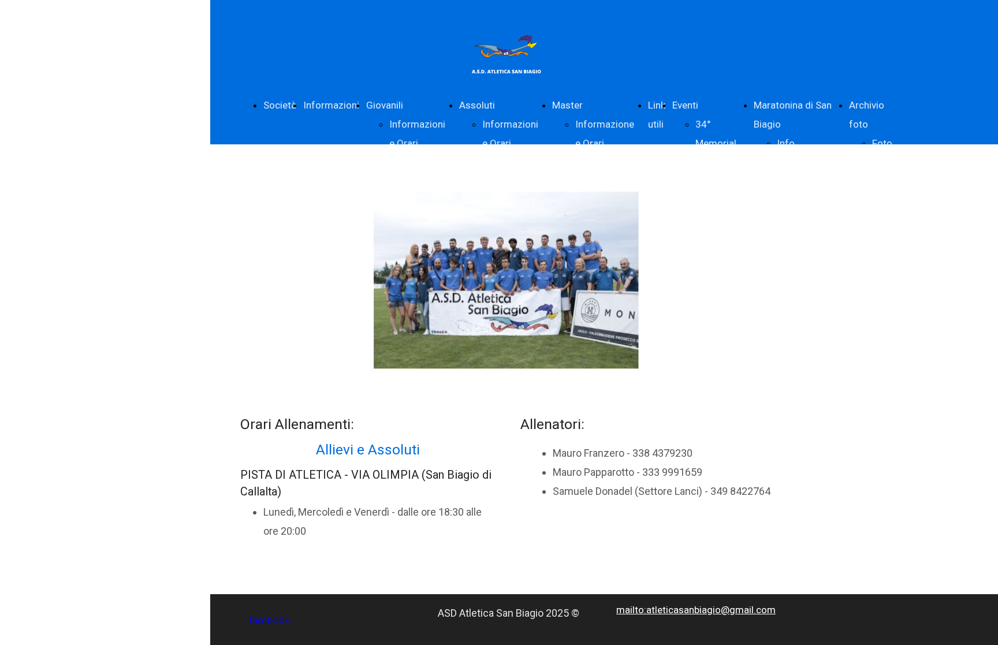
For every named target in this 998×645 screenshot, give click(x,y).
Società (279, 105)
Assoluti (477, 105)
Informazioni (331, 105)
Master (567, 105)
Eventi (685, 105)
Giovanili (384, 105)
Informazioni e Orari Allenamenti (417, 143)
